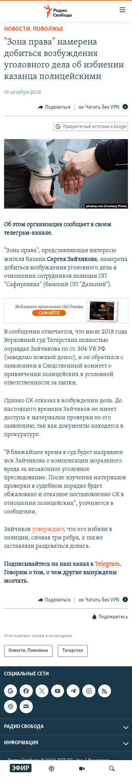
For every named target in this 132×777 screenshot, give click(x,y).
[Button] (54, 107)
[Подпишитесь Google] (10, 691)
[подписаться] (26, 706)
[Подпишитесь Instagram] (88, 691)
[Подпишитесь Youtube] (57, 691)
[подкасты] (51, 768)
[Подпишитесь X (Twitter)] (42, 691)
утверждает (48, 530)
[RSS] (104, 691)
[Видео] (82, 768)
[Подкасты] (10, 706)
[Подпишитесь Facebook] (26, 691)
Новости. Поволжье (33, 29)
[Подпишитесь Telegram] (73, 691)
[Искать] (112, 768)
